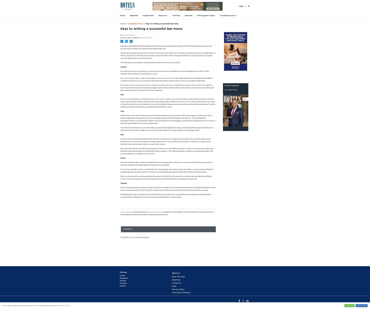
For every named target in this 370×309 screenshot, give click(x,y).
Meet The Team (178, 277)
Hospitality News (135, 24)
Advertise (176, 15)
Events (123, 286)
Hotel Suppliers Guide (205, 15)
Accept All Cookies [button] (361, 305)
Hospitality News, (146, 38)
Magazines (134, 15)
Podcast (123, 283)
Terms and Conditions (181, 293)
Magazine (124, 278)
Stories (122, 15)
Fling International (155, 212)
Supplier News (148, 15)
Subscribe (189, 15)
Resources (163, 15)
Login (241, 6)
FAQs (174, 286)
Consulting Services (227, 15)
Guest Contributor (129, 35)
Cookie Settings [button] (350, 305)
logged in (132, 237)
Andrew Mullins (126, 212)
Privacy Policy (178, 289)
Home (123, 24)
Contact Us (176, 283)
